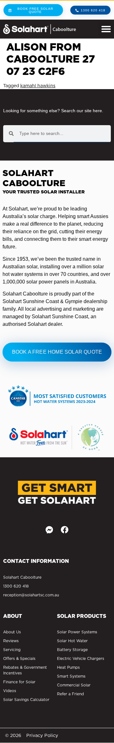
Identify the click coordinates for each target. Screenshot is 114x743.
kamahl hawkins (37, 85)
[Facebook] (64, 529)
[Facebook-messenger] (49, 529)
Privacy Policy (42, 735)
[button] (106, 29)
